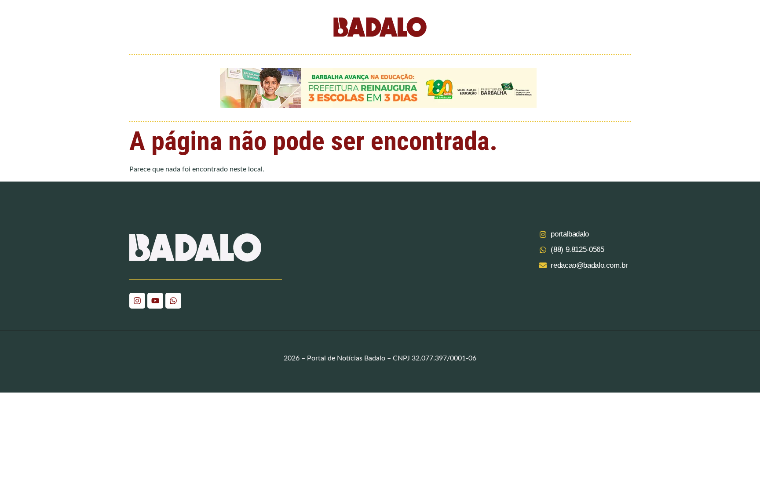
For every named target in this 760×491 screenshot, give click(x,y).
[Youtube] (155, 301)
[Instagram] (137, 301)
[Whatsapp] (173, 301)
